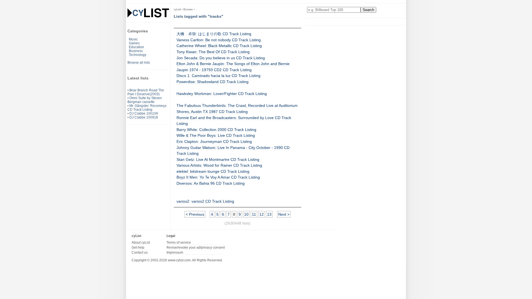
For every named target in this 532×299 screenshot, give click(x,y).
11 (254, 214)
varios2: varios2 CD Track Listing (205, 201)
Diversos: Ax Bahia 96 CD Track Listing (211, 183)
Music (133, 39)
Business (136, 51)
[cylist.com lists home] (148, 13)
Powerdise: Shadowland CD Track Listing (213, 81)
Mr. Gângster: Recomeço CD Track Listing (147, 108)
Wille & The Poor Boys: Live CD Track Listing (216, 135)
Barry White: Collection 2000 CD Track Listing (216, 129)
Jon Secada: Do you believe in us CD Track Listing (221, 58)
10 (246, 214)
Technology (137, 55)
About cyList (141, 242)
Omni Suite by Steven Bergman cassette (144, 100)
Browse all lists (138, 63)
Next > (284, 214)
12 (261, 214)
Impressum (175, 252)
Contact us (140, 252)
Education (136, 47)
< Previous (195, 214)
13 (269, 214)
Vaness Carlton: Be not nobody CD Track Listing (219, 40)
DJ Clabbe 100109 (143, 113)
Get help (138, 247)
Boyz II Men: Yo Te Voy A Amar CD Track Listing (218, 177)
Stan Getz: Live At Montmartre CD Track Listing (218, 159)
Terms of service (179, 242)
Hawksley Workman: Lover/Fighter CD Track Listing (222, 93)
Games (134, 43)
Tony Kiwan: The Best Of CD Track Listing (213, 52)
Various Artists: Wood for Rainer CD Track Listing (219, 165)
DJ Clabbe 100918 (143, 117)
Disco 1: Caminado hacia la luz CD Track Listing (218, 75)
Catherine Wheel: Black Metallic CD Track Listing (219, 45)
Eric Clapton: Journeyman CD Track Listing (214, 141)
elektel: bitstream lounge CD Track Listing (213, 171)
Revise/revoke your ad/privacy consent (196, 247)
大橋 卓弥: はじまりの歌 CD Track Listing (214, 34)
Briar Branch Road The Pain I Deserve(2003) (145, 92)
